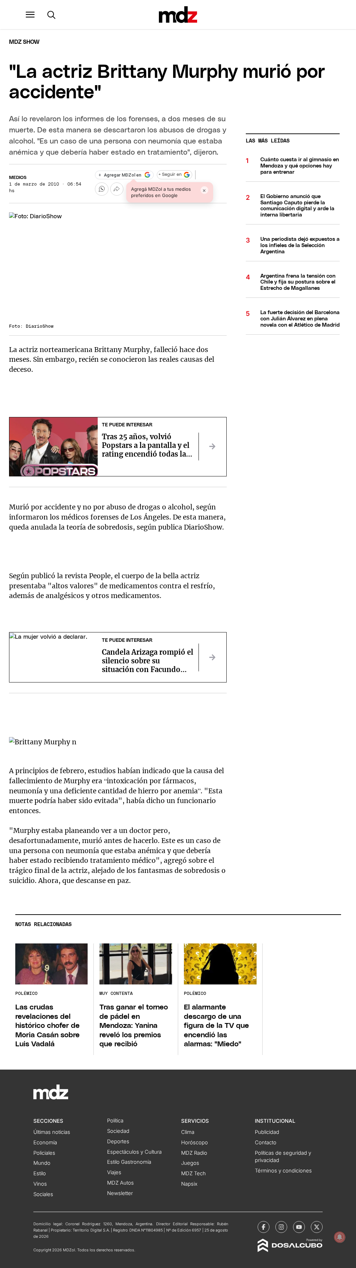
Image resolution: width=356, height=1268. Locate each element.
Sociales (43, 1194)
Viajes (114, 1172)
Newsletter (120, 1193)
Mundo (41, 1163)
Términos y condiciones (283, 1171)
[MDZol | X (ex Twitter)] (316, 1227)
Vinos (40, 1184)
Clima (187, 1132)
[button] (30, 14)
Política (115, 1121)
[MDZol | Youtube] (299, 1227)
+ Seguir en (170, 174)
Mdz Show (24, 42)
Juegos (190, 1163)
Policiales (44, 1153)
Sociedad (118, 1131)
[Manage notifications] (339, 1237)
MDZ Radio (194, 1153)
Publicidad (267, 1132)
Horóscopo (194, 1142)
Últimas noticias (51, 1132)
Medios (17, 177)
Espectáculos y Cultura (134, 1152)
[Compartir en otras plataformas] (116, 189)
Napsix (189, 1184)
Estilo (39, 1173)
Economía (45, 1142)
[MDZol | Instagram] (281, 1227)
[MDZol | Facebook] (263, 1227)
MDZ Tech (193, 1173)
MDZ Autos (120, 1183)
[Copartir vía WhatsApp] (101, 189)
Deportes (118, 1141)
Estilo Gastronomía (129, 1162)
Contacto (265, 1142)
